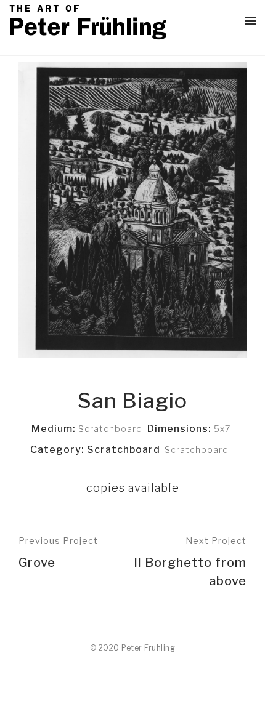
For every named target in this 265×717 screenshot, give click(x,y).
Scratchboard (197, 449)
